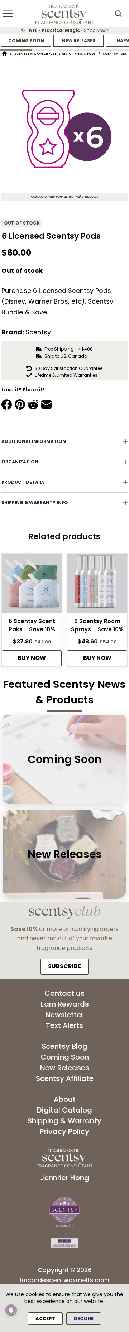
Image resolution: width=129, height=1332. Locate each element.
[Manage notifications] (11, 1310)
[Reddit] (33, 404)
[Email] (46, 404)
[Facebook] (6, 404)
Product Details (23, 482)
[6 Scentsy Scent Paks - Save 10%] (32, 586)
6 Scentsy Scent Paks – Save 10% (32, 625)
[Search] (118, 13)
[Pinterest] (20, 404)
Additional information (33, 441)
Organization (19, 462)
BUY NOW (32, 658)
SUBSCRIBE (64, 966)
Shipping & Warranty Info (34, 503)
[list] (64, 30)
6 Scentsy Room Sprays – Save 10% (97, 625)
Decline (84, 1318)
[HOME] (4, 54)
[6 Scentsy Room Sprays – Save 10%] (97, 586)
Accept (45, 1318)
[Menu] (8, 13)
